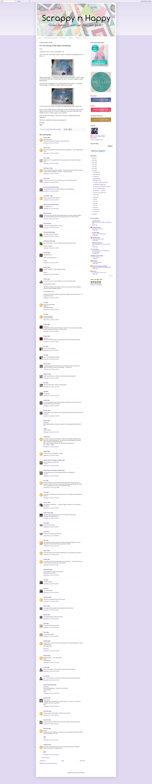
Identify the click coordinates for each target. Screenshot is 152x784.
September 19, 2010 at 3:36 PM (50, 153)
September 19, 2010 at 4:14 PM (50, 218)
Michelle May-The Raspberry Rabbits (52, 460)
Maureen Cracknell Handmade (100, 266)
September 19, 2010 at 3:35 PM (50, 143)
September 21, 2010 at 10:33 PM (51, 487)
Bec (44, 346)
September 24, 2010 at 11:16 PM (51, 651)
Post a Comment (46, 757)
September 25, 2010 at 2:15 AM (50, 706)
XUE (44, 540)
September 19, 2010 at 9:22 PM (50, 359)
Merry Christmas (96, 257)
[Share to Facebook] (69, 129)
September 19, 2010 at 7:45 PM (50, 309)
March (95, 207)
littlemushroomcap (97, 242)
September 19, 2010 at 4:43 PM (50, 248)
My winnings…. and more (99, 190)
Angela (45, 400)
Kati (44, 382)
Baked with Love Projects (97, 228)
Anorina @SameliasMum (49, 187)
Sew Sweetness (96, 221)
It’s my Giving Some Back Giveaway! (101, 186)
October (95, 176)
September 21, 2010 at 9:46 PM (50, 476)
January (95, 211)
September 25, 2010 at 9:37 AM (50, 740)
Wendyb (45, 641)
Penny (45, 158)
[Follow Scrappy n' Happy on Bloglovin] (98, 151)
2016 (93, 158)
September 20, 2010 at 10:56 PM (51, 416)
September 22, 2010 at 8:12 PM (50, 518)
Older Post (82, 760)
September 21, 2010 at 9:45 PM (50, 465)
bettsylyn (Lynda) (47, 232)
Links (84, 38)
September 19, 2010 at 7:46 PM (50, 319)
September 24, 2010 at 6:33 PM (50, 592)
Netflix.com (93, 284)
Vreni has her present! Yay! (99, 192)
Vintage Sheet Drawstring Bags (99, 233)
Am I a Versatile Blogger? (99, 188)
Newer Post (42, 760)
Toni (44, 579)
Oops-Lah (45, 213)
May (94, 203)
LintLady (45, 698)
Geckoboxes (46, 168)
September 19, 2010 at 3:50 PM (50, 208)
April (94, 205)
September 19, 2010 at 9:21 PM (50, 350)
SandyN (45, 252)
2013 (93, 164)
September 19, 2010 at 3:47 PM (50, 173)
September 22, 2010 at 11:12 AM (51, 497)
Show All (111, 275)
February (95, 209)
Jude (44, 492)
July (94, 199)
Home (39, 38)
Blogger (82, 772)
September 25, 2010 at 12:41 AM (51, 693)
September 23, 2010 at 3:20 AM (50, 546)
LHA (44, 480)
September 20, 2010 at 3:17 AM (50, 369)
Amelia (45, 550)
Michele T (45, 374)
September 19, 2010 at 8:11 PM (50, 341)
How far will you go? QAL (51, 38)
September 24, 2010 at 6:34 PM (50, 601)
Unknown (45, 728)
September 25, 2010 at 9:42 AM (50, 754)
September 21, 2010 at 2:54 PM (50, 446)
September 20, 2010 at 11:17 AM (51, 386)
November (96, 174)
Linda (44, 523)
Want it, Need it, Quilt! (97, 255)
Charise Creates (96, 227)
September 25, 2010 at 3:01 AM (50, 715)
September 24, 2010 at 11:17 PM (51, 662)
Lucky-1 (45, 502)
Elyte (44, 623)
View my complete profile (96, 139)
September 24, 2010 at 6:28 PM (50, 575)
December (96, 172)
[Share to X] (68, 129)
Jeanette (45, 720)
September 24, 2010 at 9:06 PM (50, 627)
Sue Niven (46, 597)
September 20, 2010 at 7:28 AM (50, 378)
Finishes (70, 38)
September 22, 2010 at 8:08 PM (50, 508)
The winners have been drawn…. (101, 182)
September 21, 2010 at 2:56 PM (50, 455)
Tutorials (78, 38)
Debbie (45, 324)
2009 (93, 214)
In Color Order (95, 232)
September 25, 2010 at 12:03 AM (51, 680)
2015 (93, 160)
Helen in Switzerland (48, 684)
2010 (93, 170)
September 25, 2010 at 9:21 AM (50, 723)
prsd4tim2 (94, 261)
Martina (45, 606)
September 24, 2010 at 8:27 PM (50, 610)
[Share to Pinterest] (71, 129)
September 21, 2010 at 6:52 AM (50, 432)
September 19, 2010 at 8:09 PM (50, 331)
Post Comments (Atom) (51, 763)
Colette (45, 279)
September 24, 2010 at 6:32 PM (50, 583)
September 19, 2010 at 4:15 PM (50, 227)
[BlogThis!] (66, 129)
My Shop (63, 38)
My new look (96, 194)
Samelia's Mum (96, 237)
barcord (45, 363)
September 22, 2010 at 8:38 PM (50, 535)
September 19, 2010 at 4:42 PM (50, 236)
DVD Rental (99, 284)
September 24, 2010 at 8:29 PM (50, 618)
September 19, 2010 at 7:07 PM (50, 297)
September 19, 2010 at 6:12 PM (50, 262)
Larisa (45, 667)
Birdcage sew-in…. (97, 180)
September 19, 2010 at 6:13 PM (50, 274)
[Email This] (64, 129)
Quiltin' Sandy (46, 512)
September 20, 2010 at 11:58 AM (51, 405)
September (96, 178)
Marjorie (45, 410)
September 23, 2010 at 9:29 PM (50, 565)
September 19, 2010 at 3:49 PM (50, 191)
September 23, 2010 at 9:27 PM (50, 554)
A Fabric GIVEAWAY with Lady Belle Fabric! (101, 267)
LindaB (45, 436)
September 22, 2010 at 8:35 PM (50, 527)
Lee (44, 302)
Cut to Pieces (95, 249)
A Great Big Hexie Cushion (98, 239)
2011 (93, 168)
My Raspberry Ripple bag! (99, 184)
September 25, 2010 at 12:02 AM (51, 671)
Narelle (45, 137)
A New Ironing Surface (97, 262)
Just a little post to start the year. (99, 272)
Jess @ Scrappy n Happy (98, 136)
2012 (93, 166)
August (95, 197)
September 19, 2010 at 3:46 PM (50, 163)
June (94, 201)
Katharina (45, 711)
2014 (93, 162)
